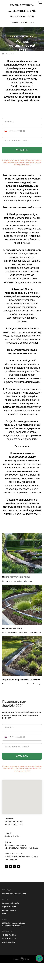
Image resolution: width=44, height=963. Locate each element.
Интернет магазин (22, 16)
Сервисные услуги (22, 22)
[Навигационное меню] (40, 3)
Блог (11, 271)
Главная (5, 271)
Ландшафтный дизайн (22, 10)
